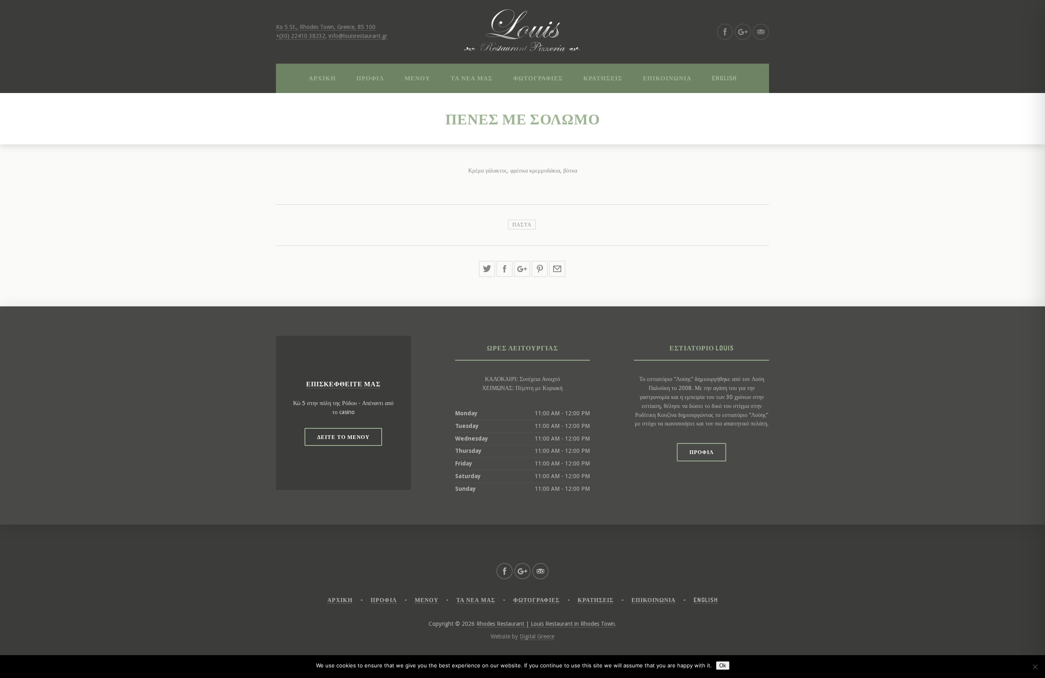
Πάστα (521, 224)
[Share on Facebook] (504, 269)
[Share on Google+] (522, 269)
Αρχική (322, 78)
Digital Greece (537, 636)
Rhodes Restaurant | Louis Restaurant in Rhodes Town (545, 623)
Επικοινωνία (667, 78)
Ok (722, 665)
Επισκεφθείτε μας (343, 384)
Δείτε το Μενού (343, 437)
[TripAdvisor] (761, 32)
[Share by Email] (557, 269)
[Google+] (743, 32)
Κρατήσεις (603, 78)
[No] (1035, 666)
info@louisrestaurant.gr (358, 36)
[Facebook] (725, 32)
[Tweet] (487, 269)
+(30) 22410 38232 (300, 36)
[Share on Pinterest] (539, 269)
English (724, 78)
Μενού (417, 78)
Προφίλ (370, 78)
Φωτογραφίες (538, 78)
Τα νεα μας (472, 78)
